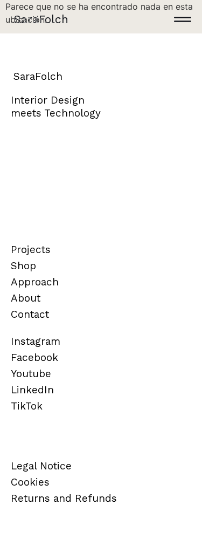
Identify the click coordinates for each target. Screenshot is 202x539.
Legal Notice (41, 466)
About (25, 298)
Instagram (35, 341)
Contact (30, 314)
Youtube (31, 373)
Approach (35, 282)
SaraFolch (40, 19)
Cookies (30, 482)
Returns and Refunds (64, 498)
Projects (31, 249)
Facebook (34, 357)
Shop (23, 266)
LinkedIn (32, 390)
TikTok (27, 406)
